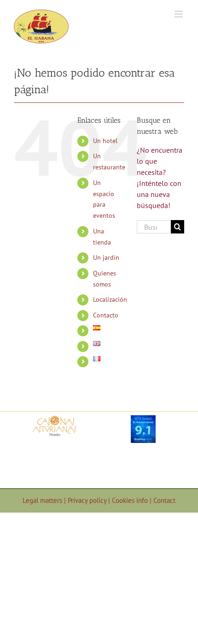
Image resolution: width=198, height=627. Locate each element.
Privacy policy (88, 500)
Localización (110, 299)
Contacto (105, 315)
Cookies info (131, 500)
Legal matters (43, 500)
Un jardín (106, 257)
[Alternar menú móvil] (179, 14)
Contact (164, 500)
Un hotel (105, 141)
